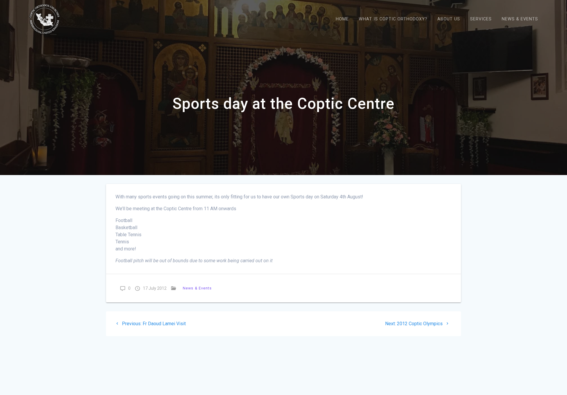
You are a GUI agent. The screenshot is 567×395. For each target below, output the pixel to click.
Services (481, 19)
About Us (448, 19)
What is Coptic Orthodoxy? (393, 19)
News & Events (520, 19)
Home (342, 19)
